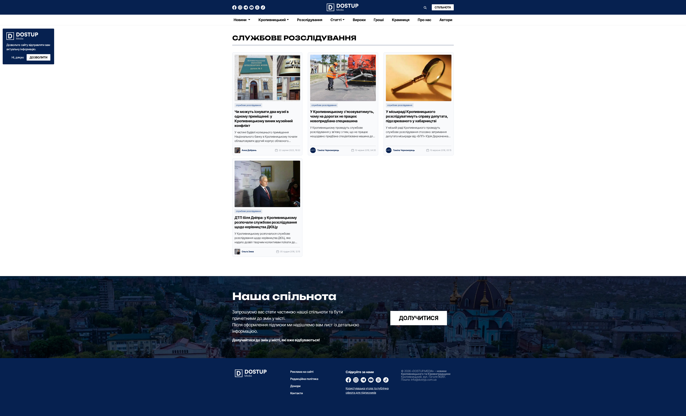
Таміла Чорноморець (328, 150)
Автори (445, 20)
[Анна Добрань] (237, 150)
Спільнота (443, 7)
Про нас (424, 20)
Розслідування (309, 20)
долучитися (418, 318)
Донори (295, 386)
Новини (240, 20)
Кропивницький (272, 20)
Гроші (379, 20)
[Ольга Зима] (237, 251)
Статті (336, 20)
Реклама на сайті (302, 371)
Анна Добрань (249, 150)
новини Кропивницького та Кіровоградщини (425, 372)
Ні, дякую (18, 57)
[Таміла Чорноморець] (313, 150)
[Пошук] (425, 7)
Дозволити (38, 57)
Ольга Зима (248, 251)
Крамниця (400, 20)
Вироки (359, 20)
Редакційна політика (304, 379)
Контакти (296, 393)
